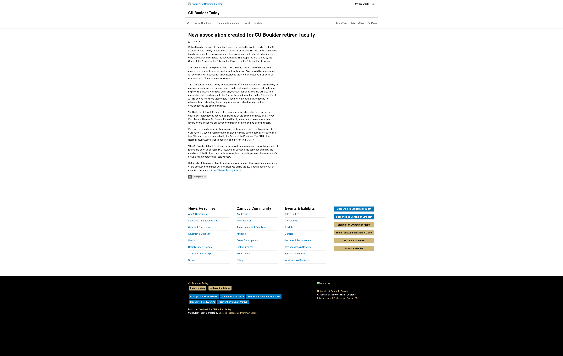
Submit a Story (357, 23)
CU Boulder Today (203, 12)
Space (191, 260)
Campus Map (353, 298)
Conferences (291, 220)
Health (191, 240)
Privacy (320, 298)
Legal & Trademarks (335, 298)
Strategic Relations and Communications (238, 313)
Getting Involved (199, 177)
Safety (240, 260)
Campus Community (228, 23)
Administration (244, 220)
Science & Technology (199, 253)
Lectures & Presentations (298, 240)
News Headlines (203, 23)
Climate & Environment (199, 227)
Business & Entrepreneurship (203, 220)
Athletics (241, 233)
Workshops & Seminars (297, 260)
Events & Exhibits (253, 23)
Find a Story (341, 23)
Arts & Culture (292, 214)
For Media (372, 23)
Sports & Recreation (295, 253)
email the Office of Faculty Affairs (224, 170)
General (289, 233)
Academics (242, 214)
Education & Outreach (199, 233)
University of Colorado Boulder (333, 291)
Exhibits (289, 227)
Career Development (247, 240)
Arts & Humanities (197, 214)
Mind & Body (243, 253)
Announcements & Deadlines (251, 227)
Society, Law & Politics (200, 247)
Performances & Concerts (298, 247)
